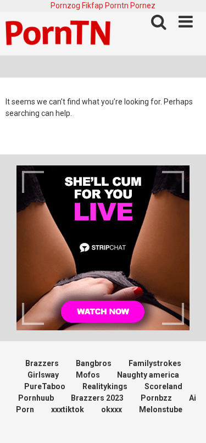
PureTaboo (44, 386)
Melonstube (160, 409)
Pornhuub (36, 398)
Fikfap (92, 5)
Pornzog (65, 5)
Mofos (88, 374)
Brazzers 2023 (97, 398)
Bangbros (94, 363)
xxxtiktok (67, 409)
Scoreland (163, 386)
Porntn (117, 5)
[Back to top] (186, 420)
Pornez (142, 5)
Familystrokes (155, 363)
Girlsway (43, 374)
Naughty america (148, 374)
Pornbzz (156, 398)
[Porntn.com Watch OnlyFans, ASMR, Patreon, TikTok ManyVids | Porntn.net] (60, 33)
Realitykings (104, 386)
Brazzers (42, 363)
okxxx (111, 409)
